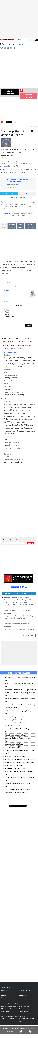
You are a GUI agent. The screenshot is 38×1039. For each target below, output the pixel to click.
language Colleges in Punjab (14, 744)
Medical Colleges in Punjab (14, 765)
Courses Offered (7, 169)
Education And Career (7, 1009)
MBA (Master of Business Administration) (14, 345)
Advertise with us (6, 993)
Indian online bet (6, 1014)
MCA (30, 345)
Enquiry (3, 995)
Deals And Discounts (7, 1018)
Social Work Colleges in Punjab (15, 768)
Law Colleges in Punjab (12, 747)
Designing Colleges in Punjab (14, 717)
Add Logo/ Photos (13, 185)
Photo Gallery (23, 1011)
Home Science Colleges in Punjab (16, 735)
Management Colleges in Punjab (15, 756)
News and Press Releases (8, 1006)
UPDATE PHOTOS (8, 213)
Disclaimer (22, 998)
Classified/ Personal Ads (26, 1014)
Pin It (16, 122)
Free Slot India (23, 995)
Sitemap (3, 998)
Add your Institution (28, 96)
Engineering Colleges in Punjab (15, 720)
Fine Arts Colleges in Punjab (14, 726)
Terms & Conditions (25, 990)
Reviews (6, 158)
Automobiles (23, 1016)
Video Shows (5, 1011)
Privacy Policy (23, 993)
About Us (4, 990)
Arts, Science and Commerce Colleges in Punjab (20, 690)
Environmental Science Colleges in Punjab (19, 723)
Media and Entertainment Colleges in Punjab (19, 762)
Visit (12, 301)
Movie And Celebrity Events (9, 1016)
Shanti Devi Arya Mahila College (16, 597)
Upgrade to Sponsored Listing (17, 179)
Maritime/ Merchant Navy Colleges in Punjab (19, 759)
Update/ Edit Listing (14, 182)
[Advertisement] (19, 19)
